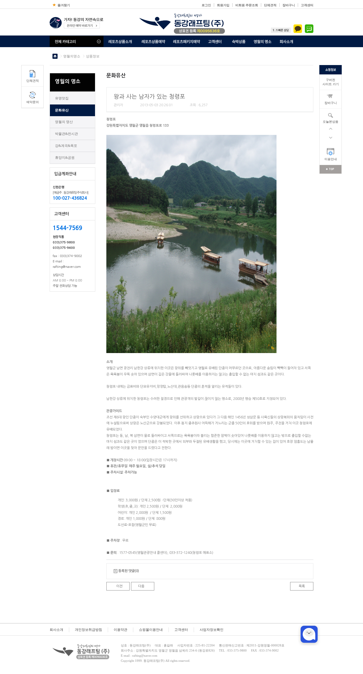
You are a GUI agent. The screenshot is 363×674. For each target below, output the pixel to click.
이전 (119, 586)
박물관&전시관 (66, 134)
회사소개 (56, 630)
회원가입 (223, 5)
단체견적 (270, 5)
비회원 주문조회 (246, 5)
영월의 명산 (64, 122)
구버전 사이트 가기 (330, 82)
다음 (141, 586)
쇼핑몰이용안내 (151, 630)
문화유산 (62, 110)
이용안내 (330, 159)
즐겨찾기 (64, 5)
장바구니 (288, 5)
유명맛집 (62, 98)
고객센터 (307, 5)
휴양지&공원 (65, 158)
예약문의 (32, 102)
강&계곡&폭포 (66, 146)
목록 (302, 586)
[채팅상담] (309, 634)
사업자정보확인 (211, 630)
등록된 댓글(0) (128, 571)
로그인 (206, 5)
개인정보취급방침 (88, 630)
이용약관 (120, 630)
